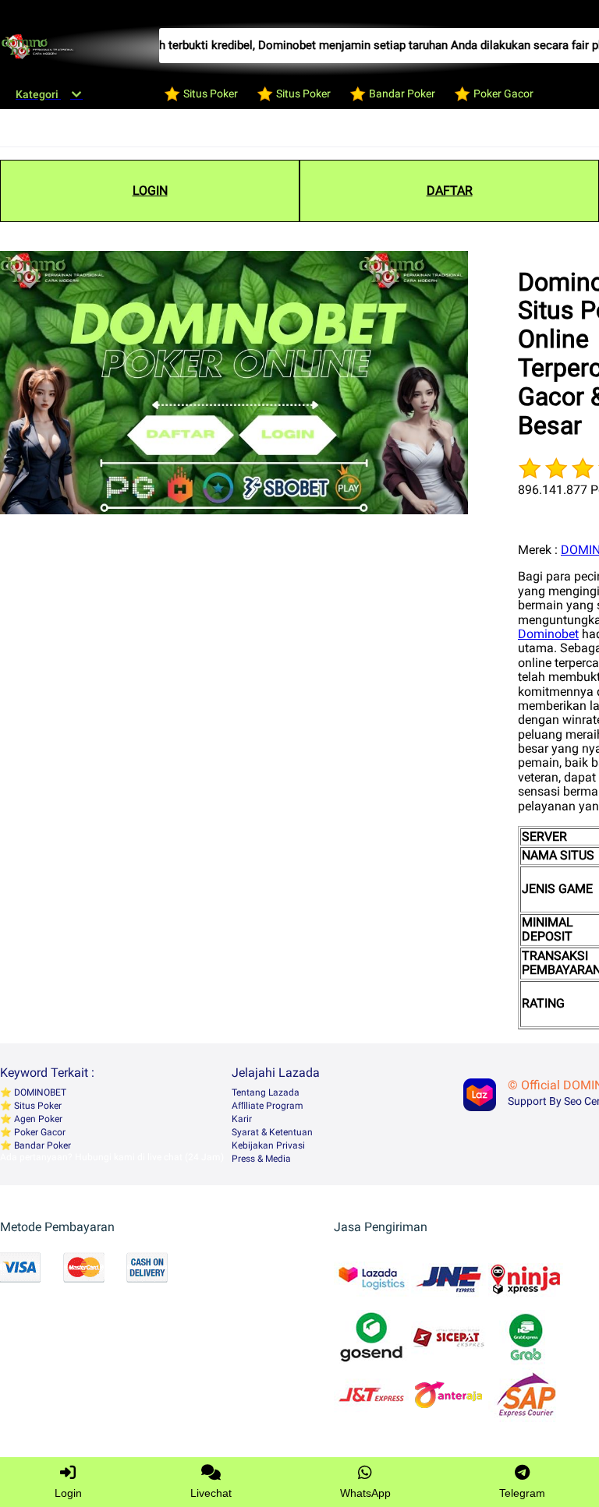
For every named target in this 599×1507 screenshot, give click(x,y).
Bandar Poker (41, 1145)
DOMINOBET (39, 1092)
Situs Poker (37, 1105)
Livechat (211, 1493)
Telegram (522, 1493)
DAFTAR (450, 190)
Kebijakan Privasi (268, 1145)
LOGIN (150, 190)
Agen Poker (37, 1118)
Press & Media (261, 1158)
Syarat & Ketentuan (272, 1132)
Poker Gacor (39, 1132)
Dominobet (548, 633)
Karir (242, 1118)
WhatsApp (365, 1493)
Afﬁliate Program (267, 1105)
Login (68, 1493)
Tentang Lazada (266, 1092)
